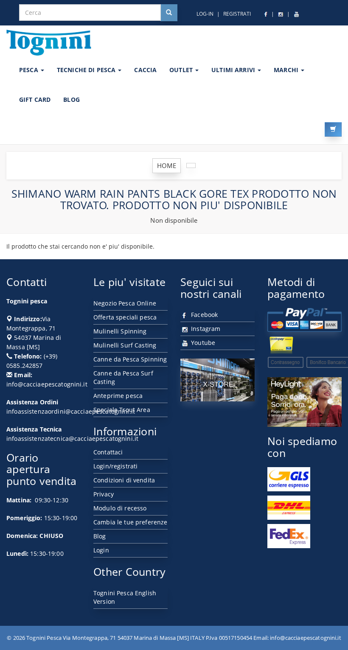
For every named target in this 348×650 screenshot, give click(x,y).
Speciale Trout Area (121, 410)
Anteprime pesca (118, 396)
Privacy (103, 494)
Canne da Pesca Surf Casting (123, 377)
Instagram (204, 329)
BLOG (71, 99)
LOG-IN (204, 13)
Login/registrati (115, 466)
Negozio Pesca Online (124, 303)
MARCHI (287, 70)
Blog (99, 536)
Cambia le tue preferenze (130, 522)
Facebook (203, 315)
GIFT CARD (35, 99)
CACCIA (145, 70)
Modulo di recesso (119, 508)
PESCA (29, 70)
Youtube (202, 343)
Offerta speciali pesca (125, 317)
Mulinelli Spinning (120, 331)
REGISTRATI (237, 13)
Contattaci (108, 452)
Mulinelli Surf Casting (124, 345)
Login (101, 550)
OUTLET (181, 70)
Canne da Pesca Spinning (130, 359)
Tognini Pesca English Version (124, 597)
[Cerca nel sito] (168, 12)
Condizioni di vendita (124, 480)
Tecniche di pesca (87, 70)
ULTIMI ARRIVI (234, 70)
